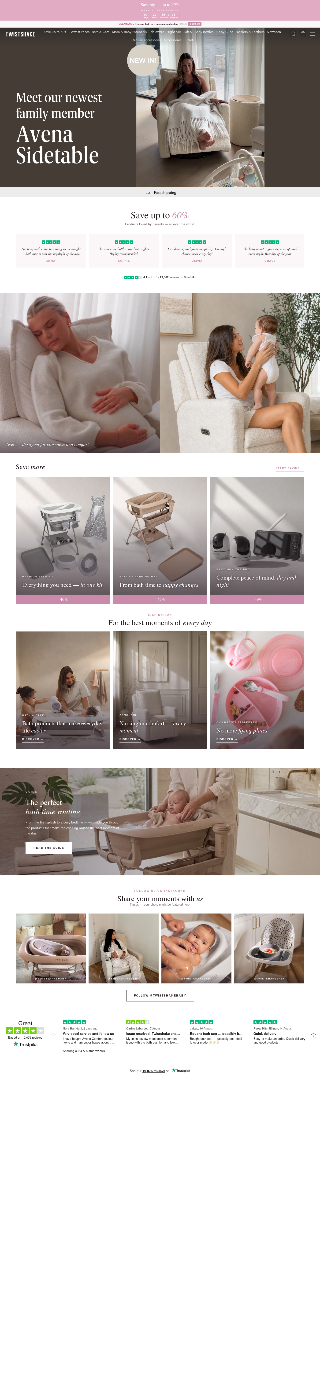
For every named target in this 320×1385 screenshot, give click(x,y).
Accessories (172, 39)
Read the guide (48, 847)
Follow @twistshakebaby (160, 995)
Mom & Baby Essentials (129, 31)
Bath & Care (101, 31)
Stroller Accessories (146, 39)
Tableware (156, 31)
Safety (187, 31)
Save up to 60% (55, 31)
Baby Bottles (204, 31)
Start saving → (290, 468)
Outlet (188, 39)
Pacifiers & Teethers (249, 31)
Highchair (174, 31)
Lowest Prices (79, 31)
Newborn (274, 31)
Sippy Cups (224, 31)
